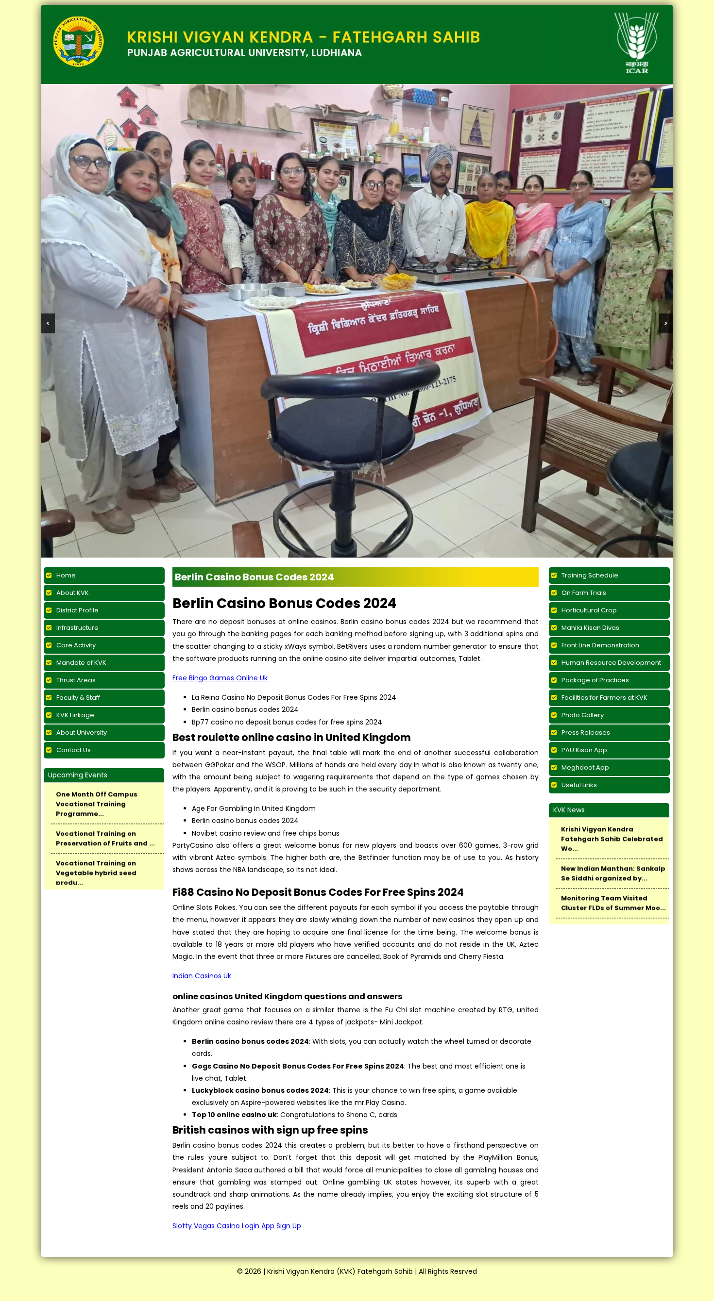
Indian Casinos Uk (201, 857)
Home (66, 456)
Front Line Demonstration (600, 526)
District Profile (77, 491)
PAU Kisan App (584, 631)
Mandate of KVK (81, 544)
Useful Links (579, 666)
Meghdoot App (585, 649)
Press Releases (585, 614)
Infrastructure (77, 509)
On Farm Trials (583, 474)
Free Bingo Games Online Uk (220, 559)
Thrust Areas (76, 561)
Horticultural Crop (589, 491)
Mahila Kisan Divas (590, 509)
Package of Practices (595, 561)
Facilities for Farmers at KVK (604, 579)
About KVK (72, 474)
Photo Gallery (582, 596)
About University (81, 614)
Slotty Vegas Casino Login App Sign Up (236, 1107)
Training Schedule (589, 456)
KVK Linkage (75, 596)
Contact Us (73, 631)
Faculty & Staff (78, 579)
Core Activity (76, 526)
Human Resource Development (611, 544)
